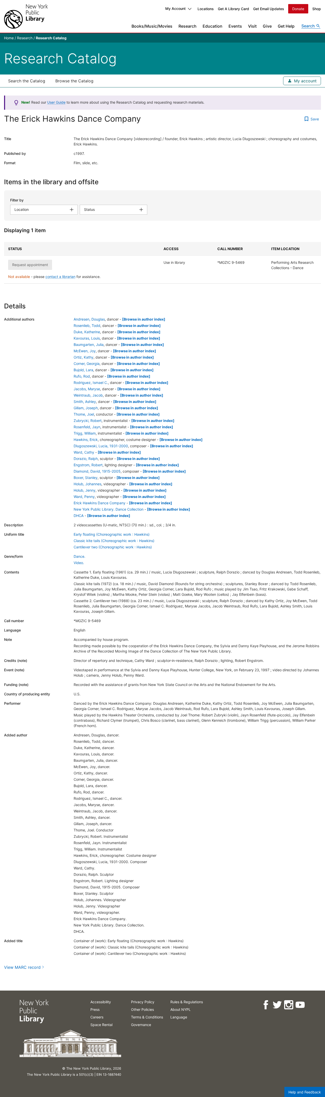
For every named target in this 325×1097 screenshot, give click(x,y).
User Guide (56, 102)
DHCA (79, 515)
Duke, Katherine (87, 332)
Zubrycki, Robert (88, 420)
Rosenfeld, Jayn (87, 427)
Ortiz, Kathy (83, 357)
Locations (206, 9)
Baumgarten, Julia (89, 344)
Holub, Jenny (84, 490)
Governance (141, 1024)
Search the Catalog (26, 80)
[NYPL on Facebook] (265, 1005)
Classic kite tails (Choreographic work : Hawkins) (114, 540)
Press (95, 1009)
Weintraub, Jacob (88, 395)
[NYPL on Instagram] (288, 1005)
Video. (79, 563)
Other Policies (142, 1009)
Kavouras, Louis (87, 338)
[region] (162, 263)
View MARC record (22, 967)
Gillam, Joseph (86, 408)
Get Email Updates (268, 9)
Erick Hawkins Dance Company (99, 503)
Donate (298, 9)
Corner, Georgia (87, 363)
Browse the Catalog (74, 80)
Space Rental (101, 1024)
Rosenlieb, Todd (87, 325)
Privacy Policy (142, 1002)
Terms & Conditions (147, 1017)
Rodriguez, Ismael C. (91, 382)
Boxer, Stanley (86, 477)
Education (212, 26)
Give (267, 26)
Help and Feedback (304, 1092)
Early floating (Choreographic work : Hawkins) (112, 534)
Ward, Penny (84, 496)
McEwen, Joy (85, 351)
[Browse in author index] (143, 319)
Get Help (286, 26)
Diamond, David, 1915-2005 (97, 471)
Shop (316, 9)
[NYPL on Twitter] (277, 1005)
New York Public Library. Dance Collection (108, 509)
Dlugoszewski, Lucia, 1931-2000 (101, 446)
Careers (96, 1017)
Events (235, 26)
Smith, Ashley (85, 401)
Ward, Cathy (84, 452)
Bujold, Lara (83, 370)
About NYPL (180, 1009)
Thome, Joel (84, 414)
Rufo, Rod (82, 376)
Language (178, 1017)
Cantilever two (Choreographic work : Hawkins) (113, 547)
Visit (252, 26)
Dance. (79, 556)
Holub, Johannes (87, 484)
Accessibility (100, 1002)
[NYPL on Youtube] (300, 1005)
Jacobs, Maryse (87, 389)
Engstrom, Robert (88, 465)
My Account (175, 8)
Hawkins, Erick (86, 439)
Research (187, 26)
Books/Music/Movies (152, 26)
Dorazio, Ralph (86, 458)
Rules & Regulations (186, 1002)
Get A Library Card (233, 9)
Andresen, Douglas (89, 319)
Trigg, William (85, 433)
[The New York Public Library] (26, 16)
